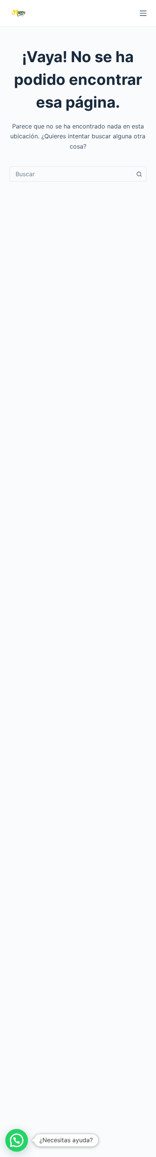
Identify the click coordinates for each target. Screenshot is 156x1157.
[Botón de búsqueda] (139, 174)
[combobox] (71, 174)
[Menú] (143, 13)
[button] (16, 1140)
